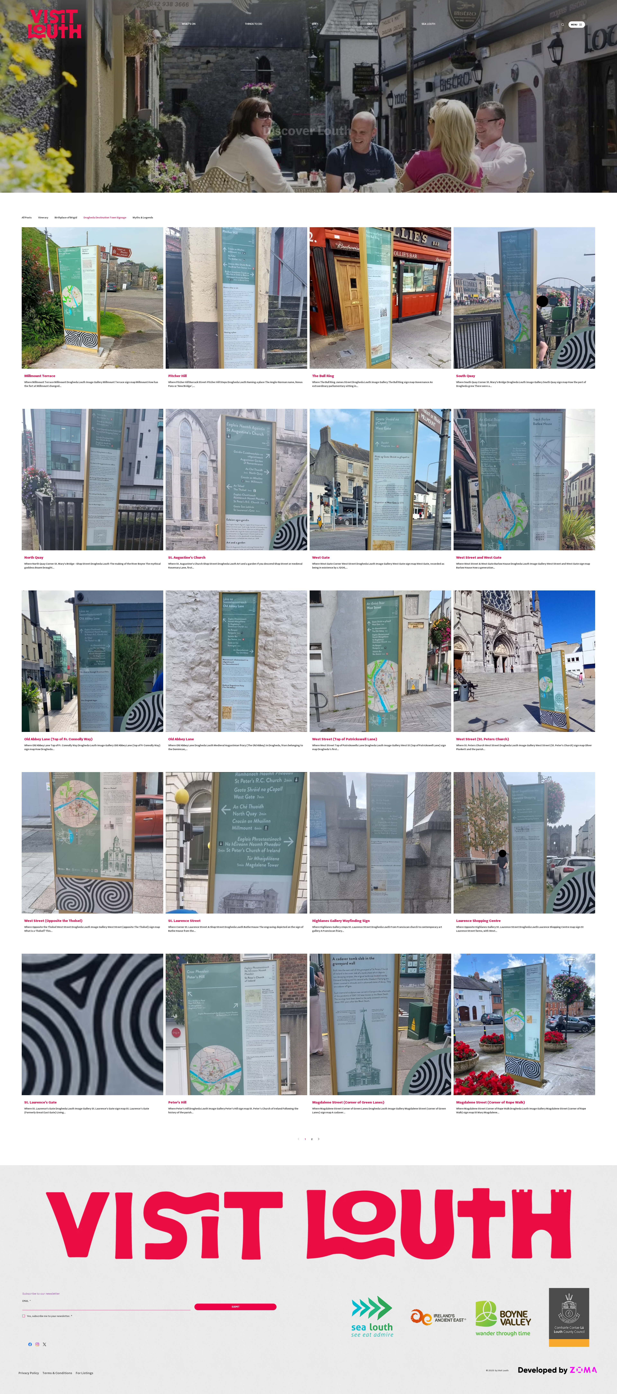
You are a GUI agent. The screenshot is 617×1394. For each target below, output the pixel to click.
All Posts (27, 217)
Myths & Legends (143, 217)
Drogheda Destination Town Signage (105, 217)
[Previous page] (298, 1139)
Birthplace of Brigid (66, 217)
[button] (188, 24)
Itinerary (43, 217)
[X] (44, 1344)
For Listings (84, 1373)
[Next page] (319, 1139)
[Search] (562, 24)
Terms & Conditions (57, 1373)
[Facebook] (30, 1344)
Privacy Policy (28, 1373)
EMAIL (26, 1301)
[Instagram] (37, 1344)
